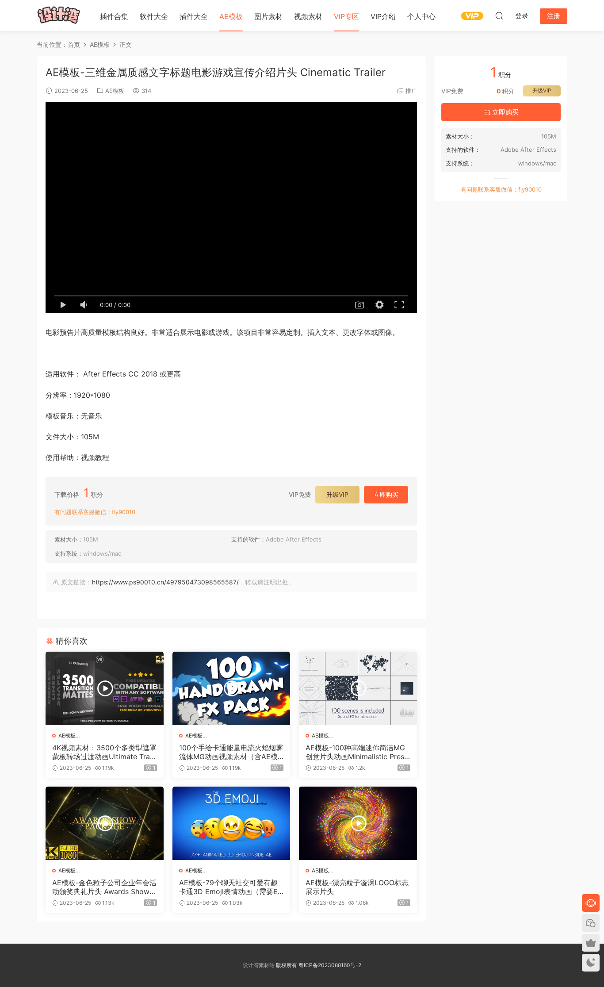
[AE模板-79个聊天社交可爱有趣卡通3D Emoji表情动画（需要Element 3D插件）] (231, 823)
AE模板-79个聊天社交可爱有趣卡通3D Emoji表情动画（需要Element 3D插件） (231, 887)
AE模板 (231, 16)
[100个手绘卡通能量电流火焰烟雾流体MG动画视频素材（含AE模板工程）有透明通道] (231, 688)
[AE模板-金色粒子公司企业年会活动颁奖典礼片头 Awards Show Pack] (105, 823)
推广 (411, 90)
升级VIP (337, 494)
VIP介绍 (383, 16)
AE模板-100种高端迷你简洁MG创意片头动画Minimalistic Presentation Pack (357, 752)
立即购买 (386, 494)
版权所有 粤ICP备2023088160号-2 (318, 965)
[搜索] (499, 15)
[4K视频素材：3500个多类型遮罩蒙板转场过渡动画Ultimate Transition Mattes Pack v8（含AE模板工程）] (105, 688)
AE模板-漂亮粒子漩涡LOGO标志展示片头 (357, 887)
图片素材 (268, 16)
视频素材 (308, 16)
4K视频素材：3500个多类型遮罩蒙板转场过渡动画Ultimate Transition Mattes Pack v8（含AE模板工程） (104, 752)
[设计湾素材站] (59, 15)
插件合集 (114, 16)
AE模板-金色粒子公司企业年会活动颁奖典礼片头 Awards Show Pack (104, 887)
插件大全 (194, 16)
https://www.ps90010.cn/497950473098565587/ (165, 582)
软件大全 (154, 16)
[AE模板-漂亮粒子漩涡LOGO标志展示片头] (358, 823)
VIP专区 (346, 16)
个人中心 (421, 16)
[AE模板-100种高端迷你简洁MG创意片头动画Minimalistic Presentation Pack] (358, 688)
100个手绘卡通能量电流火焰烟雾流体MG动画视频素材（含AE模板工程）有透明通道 (231, 752)
